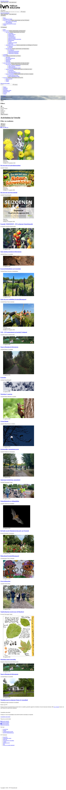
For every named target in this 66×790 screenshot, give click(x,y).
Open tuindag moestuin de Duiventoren (11, 251)
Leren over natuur (6, 62)
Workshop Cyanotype (6, 394)
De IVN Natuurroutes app (8, 732)
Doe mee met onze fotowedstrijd (9, 192)
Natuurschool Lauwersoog (13, 51)
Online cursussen (11, 66)
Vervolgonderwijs (11, 36)
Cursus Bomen (4, 421)
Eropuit (4, 730)
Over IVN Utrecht (7, 20)
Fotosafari (3, 377)
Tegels (3, 127)
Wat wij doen (6, 30)
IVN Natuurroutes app (10, 58)
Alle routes (8, 57)
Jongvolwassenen (11, 38)
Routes (4, 55)
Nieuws (4, 86)
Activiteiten (5, 54)
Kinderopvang (11, 35)
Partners (7, 80)
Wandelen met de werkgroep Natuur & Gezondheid (14, 700)
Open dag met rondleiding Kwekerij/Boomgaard (13, 299)
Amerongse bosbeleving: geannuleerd (10, 480)
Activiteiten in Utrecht (7, 19)
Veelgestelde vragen (7, 90)
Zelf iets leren (8, 64)
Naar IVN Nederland (5, 12)
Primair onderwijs (11, 34)
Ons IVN (5, 92)
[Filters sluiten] (1, 106)
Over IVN (5, 77)
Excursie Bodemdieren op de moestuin (11, 268)
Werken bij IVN (9, 78)
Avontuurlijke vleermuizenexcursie (10, 449)
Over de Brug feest (5, 581)
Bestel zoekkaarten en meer (13, 76)
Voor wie (7, 32)
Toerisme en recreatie (12, 42)
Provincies (10, 47)
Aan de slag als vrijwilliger (8, 740)
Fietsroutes (8, 60)
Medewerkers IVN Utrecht (11, 21)
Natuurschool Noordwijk (13, 52)
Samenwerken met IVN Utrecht (9, 23)
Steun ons (3, 83)
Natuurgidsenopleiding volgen (14, 67)
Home (4, 17)
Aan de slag (5, 729)
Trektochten (8, 61)
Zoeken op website (5, 11)
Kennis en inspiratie (10, 73)
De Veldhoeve (11, 50)
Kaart (7, 127)
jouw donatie (56, 706)
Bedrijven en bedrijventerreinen (14, 39)
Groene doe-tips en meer (13, 75)
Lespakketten (11, 70)
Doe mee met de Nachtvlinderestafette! (11, 165)
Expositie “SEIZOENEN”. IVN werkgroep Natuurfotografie (17, 224)
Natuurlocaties (9, 48)
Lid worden (7, 83)
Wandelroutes (8, 59)
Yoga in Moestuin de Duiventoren (9, 347)
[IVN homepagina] (11, 9)
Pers (4, 744)
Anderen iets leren (9, 69)
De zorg (10, 41)
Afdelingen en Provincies (11, 45)
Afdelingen (10, 46)
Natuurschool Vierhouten (13, 53)
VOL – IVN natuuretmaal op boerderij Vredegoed (14, 332)
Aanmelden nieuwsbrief (5, 716)
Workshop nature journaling (8, 659)
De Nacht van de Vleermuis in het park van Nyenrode (15, 531)
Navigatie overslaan (5, 1)
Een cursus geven (11, 71)
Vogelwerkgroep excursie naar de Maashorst (12, 611)
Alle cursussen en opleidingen (14, 65)
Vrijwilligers (10, 33)
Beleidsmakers (11, 40)
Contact (4, 25)
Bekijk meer (10, 43)
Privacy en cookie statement (8, 745)
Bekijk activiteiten (4, 114)
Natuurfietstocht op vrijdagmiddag (10, 501)
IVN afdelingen (9, 22)
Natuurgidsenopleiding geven (14, 72)
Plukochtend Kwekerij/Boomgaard (10, 556)
